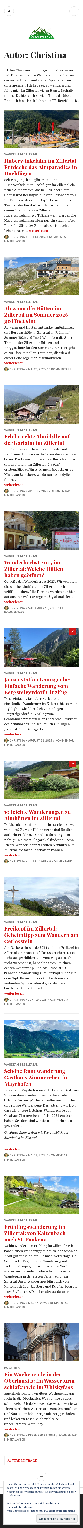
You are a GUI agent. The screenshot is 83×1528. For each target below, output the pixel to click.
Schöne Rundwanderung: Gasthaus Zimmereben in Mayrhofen (35, 1077)
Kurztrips (12, 1368)
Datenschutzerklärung (60, 1510)
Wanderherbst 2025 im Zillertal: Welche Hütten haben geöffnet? (33, 568)
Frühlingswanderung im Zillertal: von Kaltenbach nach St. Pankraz (35, 1233)
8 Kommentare (60, 861)
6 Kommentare (60, 369)
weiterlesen (38, 230)
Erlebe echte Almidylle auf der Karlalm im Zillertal (37, 439)
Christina (17, 237)
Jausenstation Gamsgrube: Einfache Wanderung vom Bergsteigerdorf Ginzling (37, 685)
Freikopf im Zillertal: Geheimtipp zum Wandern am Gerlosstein (41, 935)
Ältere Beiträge (22, 1460)
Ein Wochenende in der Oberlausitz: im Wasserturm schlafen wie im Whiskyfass (39, 1380)
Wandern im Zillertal (21, 154)
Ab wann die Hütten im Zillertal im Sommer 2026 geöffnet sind (36, 314)
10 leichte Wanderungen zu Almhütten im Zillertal (37, 814)
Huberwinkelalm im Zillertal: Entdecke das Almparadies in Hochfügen (41, 167)
